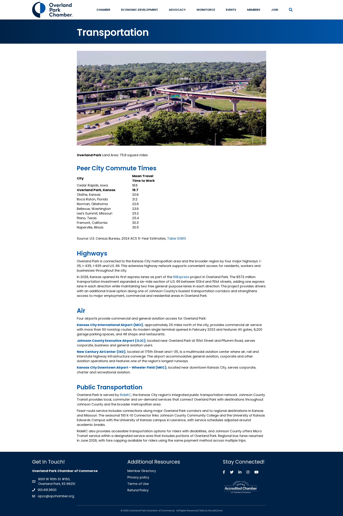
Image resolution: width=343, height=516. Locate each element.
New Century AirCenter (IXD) (101, 351)
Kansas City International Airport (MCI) (110, 325)
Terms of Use (138, 483)
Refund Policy (138, 490)
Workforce (206, 10)
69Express (181, 277)
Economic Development (139, 10)
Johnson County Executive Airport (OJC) (111, 340)
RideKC (125, 395)
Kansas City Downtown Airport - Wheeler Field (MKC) (121, 367)
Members (253, 10)
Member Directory (141, 471)
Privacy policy (138, 477)
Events (231, 10)
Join (274, 10)
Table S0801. (176, 238)
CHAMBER (103, 10)
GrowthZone (215, 510)
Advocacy (177, 10)
